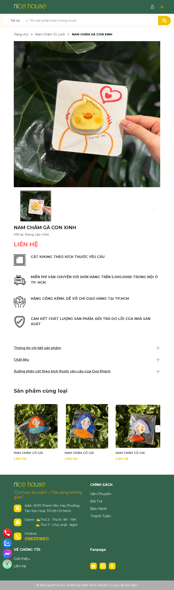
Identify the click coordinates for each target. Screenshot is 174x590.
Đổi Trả (96, 501)
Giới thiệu (22, 559)
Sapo (134, 585)
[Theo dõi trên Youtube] (94, 566)
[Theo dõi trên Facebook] (112, 566)
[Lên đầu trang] (166, 582)
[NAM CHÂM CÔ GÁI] (36, 426)
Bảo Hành (98, 509)
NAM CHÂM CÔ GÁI (28, 453)
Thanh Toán (100, 516)
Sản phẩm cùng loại (40, 391)
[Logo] (30, 5)
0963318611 (37, 538)
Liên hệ (20, 566)
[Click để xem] (87, 114)
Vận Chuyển (100, 494)
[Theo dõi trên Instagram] (103, 566)
